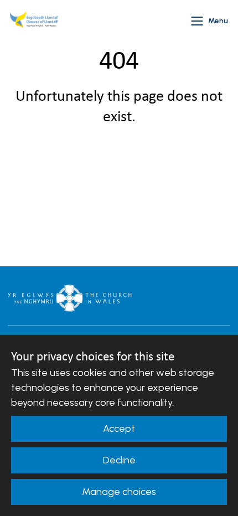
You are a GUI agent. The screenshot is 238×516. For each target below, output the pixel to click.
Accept (119, 428)
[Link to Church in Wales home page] (70, 298)
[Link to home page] (35, 21)
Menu (218, 20)
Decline (119, 460)
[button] (197, 21)
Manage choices (119, 492)
